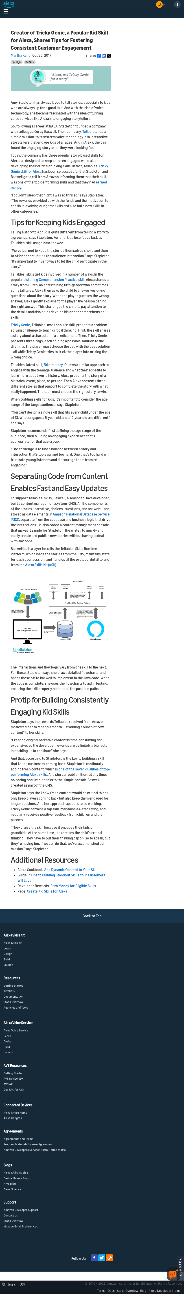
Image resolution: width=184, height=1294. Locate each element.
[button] (14, 1284)
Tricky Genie (20, 325)
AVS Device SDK (13, 1078)
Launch (8, 964)
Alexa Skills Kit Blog (16, 1172)
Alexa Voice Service (16, 1030)
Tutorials (9, 991)
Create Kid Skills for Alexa (47, 891)
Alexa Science (12, 1189)
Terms (101, 1291)
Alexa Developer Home (165, 1291)
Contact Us (11, 1215)
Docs (111, 1291)
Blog (143, 1291)
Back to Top (92, 915)
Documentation (13, 996)
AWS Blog (10, 1183)
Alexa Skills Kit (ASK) (40, 565)
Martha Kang (21, 55)
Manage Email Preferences (21, 1226)
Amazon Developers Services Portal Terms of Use (35, 1150)
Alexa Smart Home (15, 1112)
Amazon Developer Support (21, 1210)
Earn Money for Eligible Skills (73, 886)
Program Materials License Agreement (28, 1144)
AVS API (8, 1084)
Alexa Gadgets (13, 1118)
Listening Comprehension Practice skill (54, 279)
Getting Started (13, 985)
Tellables (89, 131)
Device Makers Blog (16, 1178)
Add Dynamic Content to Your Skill (70, 869)
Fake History (53, 364)
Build (7, 959)
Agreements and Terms (18, 1139)
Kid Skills (29, 62)
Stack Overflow (13, 1002)
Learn (7, 948)
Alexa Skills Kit (13, 943)
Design (8, 953)
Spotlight (16, 62)
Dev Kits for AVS (14, 1089)
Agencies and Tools (16, 1007)
